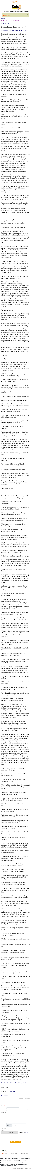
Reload (26, 1132)
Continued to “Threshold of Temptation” (13, 1083)
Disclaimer (23, 1153)
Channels (7, 15)
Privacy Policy (16, 1154)
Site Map (27, 1154)
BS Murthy (6, 23)
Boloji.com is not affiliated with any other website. (16, 11)
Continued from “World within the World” (14, 30)
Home (12, 1153)
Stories (3, 18)
